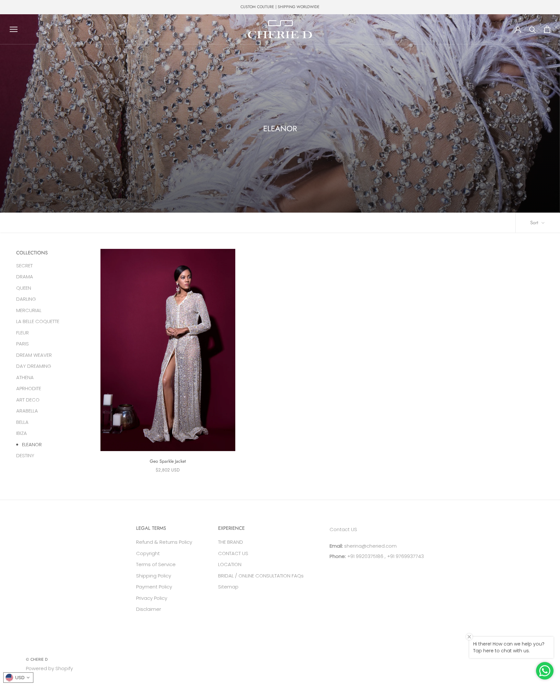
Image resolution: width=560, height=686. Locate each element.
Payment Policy (154, 586)
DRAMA (24, 276)
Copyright (148, 553)
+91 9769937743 (405, 556)
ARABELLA (27, 410)
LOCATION (229, 564)
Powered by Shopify (49, 668)
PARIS (22, 343)
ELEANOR (32, 444)
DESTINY (25, 455)
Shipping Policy (153, 575)
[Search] (532, 29)
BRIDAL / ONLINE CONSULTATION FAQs (261, 575)
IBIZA (21, 433)
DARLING (26, 299)
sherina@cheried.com (370, 545)
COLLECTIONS (32, 252)
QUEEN (23, 287)
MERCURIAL (28, 310)
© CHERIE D (37, 659)
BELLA (22, 421)
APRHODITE (28, 388)
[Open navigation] (14, 29)
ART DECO (28, 399)
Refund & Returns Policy (164, 542)
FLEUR (22, 332)
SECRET (24, 265)
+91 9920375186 (364, 556)
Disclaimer (148, 609)
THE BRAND (230, 542)
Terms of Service (156, 564)
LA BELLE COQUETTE (37, 321)
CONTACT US (233, 553)
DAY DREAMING (33, 366)
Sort (535, 222)
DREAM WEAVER (34, 354)
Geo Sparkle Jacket (168, 461)
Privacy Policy (151, 598)
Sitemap (228, 586)
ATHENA (25, 377)
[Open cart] (547, 29)
